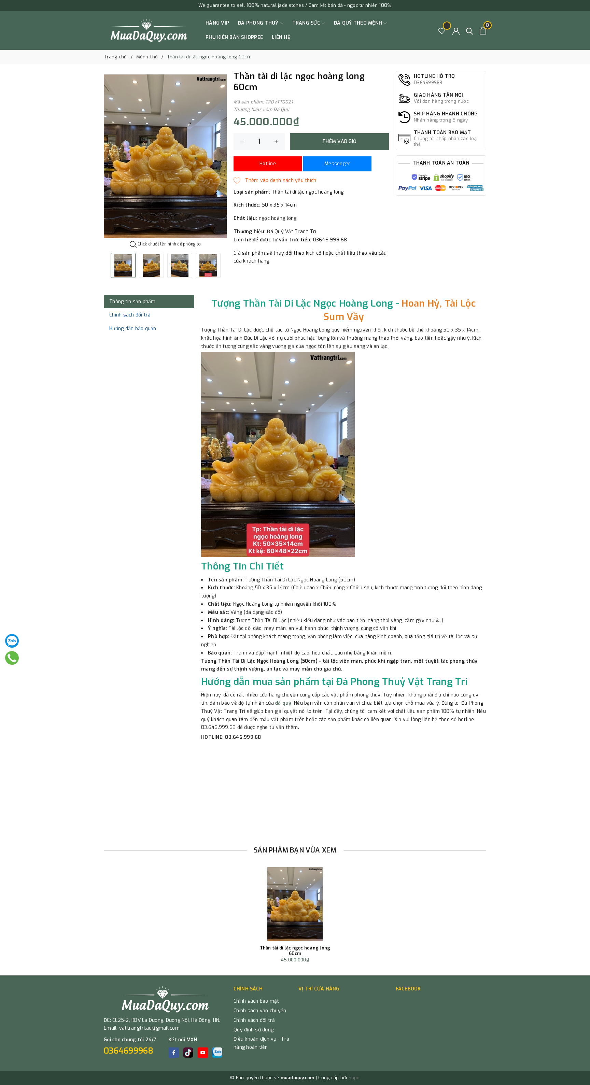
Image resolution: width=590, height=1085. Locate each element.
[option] (165, 156)
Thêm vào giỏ (339, 141)
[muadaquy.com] (149, 30)
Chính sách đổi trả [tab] (130, 315)
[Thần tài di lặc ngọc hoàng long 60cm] (295, 904)
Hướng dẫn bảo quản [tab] (132, 328)
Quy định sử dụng (253, 1030)
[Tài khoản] (456, 30)
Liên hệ (281, 37)
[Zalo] (12, 641)
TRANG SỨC (307, 23)
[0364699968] (12, 658)
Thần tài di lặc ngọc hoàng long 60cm (295, 950)
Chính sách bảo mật (256, 1001)
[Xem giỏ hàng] (483, 30)
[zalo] (217, 1052)
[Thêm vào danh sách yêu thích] (275, 181)
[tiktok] (188, 1052)
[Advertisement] (295, 791)
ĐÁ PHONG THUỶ (259, 23)
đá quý (283, 703)
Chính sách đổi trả (254, 1020)
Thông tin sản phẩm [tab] (132, 301)
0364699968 (129, 1050)
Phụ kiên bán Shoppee (234, 37)
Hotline (267, 163)
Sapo (354, 1078)
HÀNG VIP (217, 23)
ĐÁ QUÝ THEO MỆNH (358, 23)
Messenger (337, 163)
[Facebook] (174, 1052)
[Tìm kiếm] (469, 30)
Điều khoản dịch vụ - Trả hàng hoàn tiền (261, 1043)
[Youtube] (203, 1052)
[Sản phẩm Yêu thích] (442, 30)
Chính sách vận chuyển (260, 1011)
